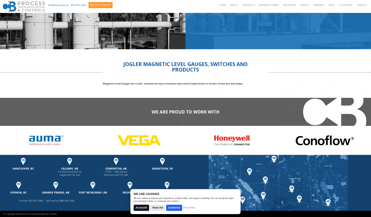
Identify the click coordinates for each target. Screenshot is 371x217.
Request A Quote (100, 5)
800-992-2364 (78, 5)
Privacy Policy (189, 208)
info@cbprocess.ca (58, 5)
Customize (174, 207)
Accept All (141, 207)
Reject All (157, 207)
